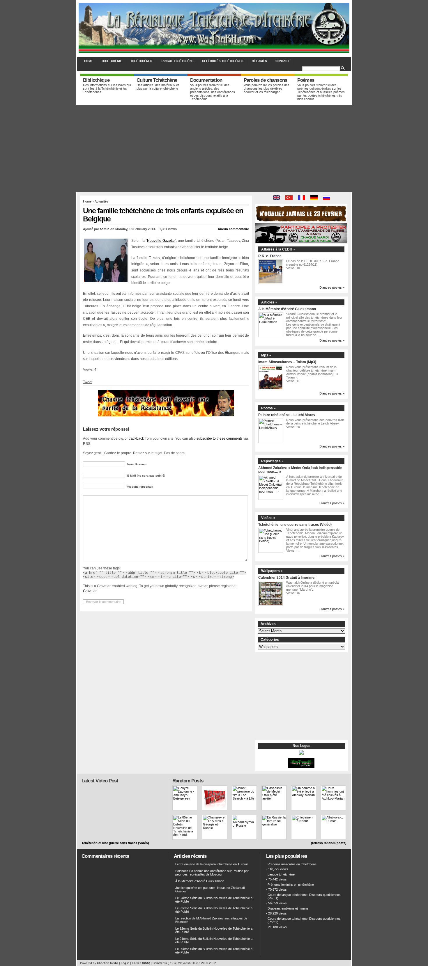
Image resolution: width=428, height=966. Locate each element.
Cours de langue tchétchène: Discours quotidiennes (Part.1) (304, 896)
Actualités (101, 201)
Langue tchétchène (177, 61)
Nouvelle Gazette (161, 241)
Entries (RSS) (141, 963)
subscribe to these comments (220, 438)
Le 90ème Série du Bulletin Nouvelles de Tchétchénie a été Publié (213, 950)
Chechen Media (107, 963)
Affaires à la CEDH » (278, 249)
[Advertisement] (214, 148)
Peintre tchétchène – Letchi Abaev (286, 415)
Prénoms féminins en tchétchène (291, 884)
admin (104, 229)
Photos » (268, 408)
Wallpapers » (272, 571)
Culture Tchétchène (157, 80)
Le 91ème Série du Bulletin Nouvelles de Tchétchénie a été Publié (213, 940)
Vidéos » (268, 518)
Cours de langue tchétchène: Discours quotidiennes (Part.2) (304, 920)
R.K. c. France (270, 256)
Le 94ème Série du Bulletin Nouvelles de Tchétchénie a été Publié (213, 899)
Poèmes (305, 80)
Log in (125, 963)
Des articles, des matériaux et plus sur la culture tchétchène (158, 86)
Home (88, 61)
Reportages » (272, 461)
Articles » (269, 302)
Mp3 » (266, 355)
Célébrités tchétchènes (222, 61)
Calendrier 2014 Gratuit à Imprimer (287, 577)
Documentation (206, 80)
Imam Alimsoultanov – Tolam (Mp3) (287, 362)
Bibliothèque (96, 80)
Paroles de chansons (265, 80)
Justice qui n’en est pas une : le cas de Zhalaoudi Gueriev (210, 889)
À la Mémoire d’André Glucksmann (287, 309)
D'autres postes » (331, 287)
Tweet (87, 382)
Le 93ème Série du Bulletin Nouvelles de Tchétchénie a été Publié (213, 909)
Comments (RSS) (164, 963)
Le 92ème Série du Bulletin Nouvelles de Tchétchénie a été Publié (213, 930)
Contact (282, 61)
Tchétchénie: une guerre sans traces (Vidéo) (295, 524)
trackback (136, 438)
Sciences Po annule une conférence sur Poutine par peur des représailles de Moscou (212, 872)
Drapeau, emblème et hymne (288, 908)
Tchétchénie (111, 61)
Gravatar (89, 591)
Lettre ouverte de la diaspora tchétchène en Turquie (211, 864)
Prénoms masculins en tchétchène (292, 864)
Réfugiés (259, 61)
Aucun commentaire (233, 229)
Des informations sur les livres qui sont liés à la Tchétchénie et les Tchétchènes (107, 88)
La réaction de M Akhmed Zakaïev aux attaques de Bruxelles (211, 920)
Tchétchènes (141, 61)
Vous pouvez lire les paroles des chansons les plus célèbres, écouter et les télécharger (266, 88)
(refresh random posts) (328, 843)
